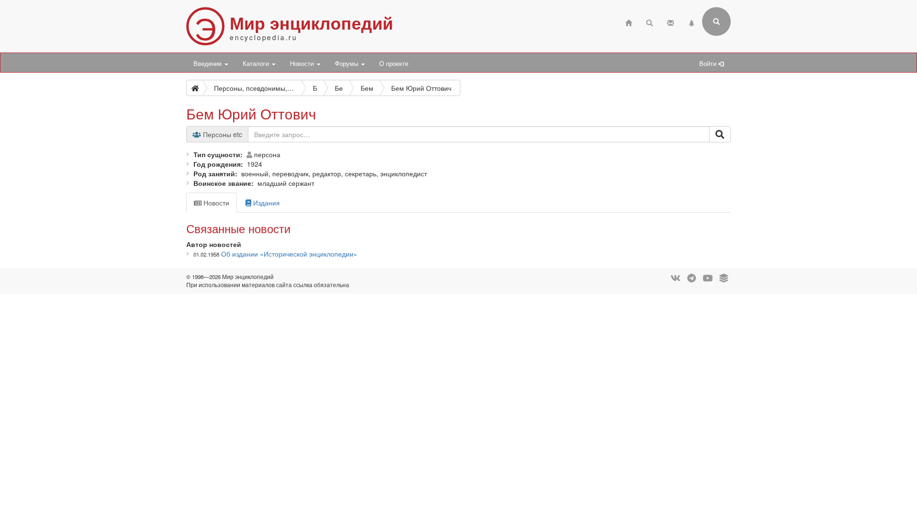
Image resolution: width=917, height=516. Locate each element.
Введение (208, 63)
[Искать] (720, 134)
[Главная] (628, 22)
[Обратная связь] (670, 22)
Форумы (347, 63)
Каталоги (257, 63)
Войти (708, 63)
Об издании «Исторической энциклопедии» (289, 253)
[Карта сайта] (691, 22)
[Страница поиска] (649, 22)
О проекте (393, 63)
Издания (265, 202)
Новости (303, 63)
